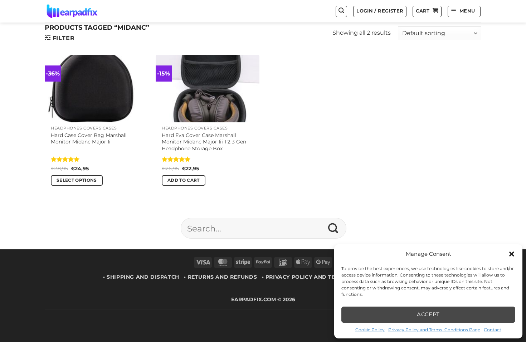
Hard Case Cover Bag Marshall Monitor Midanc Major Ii (89, 138)
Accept (428, 314)
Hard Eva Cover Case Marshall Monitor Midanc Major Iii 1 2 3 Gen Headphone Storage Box (204, 142)
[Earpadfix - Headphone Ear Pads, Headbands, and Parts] (81, 11)
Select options (77, 180)
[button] (511, 254)
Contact (492, 329)
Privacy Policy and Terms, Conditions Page (434, 329)
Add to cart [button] (183, 180)
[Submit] (333, 228)
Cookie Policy (370, 329)
